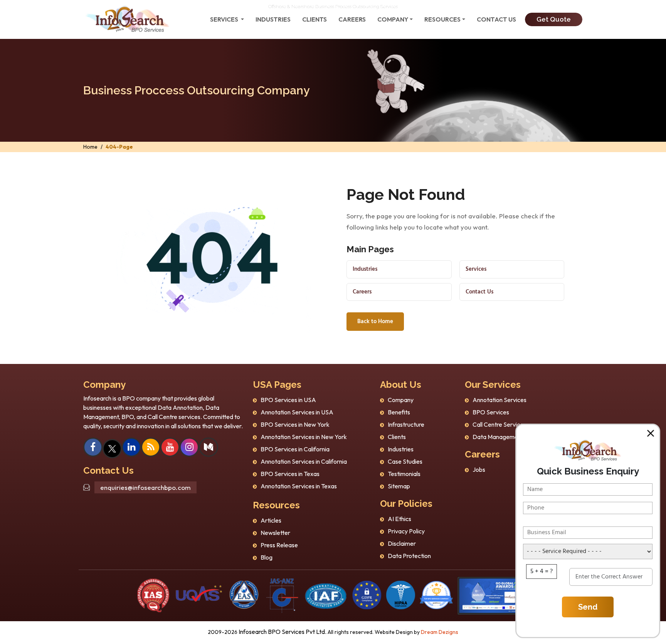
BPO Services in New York (295, 424)
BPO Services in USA (288, 400)
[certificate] (153, 594)
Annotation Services (499, 400)
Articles (271, 520)
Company (392, 19)
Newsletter (275, 532)
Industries (273, 19)
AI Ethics (399, 519)
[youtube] (170, 448)
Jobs (479, 469)
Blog (266, 557)
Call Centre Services (499, 424)
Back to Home (375, 321)
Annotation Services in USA (297, 412)
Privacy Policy (406, 531)
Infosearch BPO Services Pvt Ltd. (282, 631)
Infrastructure (406, 424)
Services (476, 269)
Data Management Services (510, 437)
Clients (314, 19)
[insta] (189, 448)
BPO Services (491, 412)
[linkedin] (132, 448)
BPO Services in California (295, 449)
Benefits (399, 412)
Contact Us (496, 19)
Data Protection (409, 556)
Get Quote (553, 19)
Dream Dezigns (439, 632)
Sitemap (399, 486)
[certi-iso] (244, 594)
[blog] (151, 448)
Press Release (279, 545)
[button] (650, 433)
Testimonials (404, 474)
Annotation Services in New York (304, 437)
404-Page (119, 146)
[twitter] (112, 448)
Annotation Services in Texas (299, 486)
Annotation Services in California (304, 461)
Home (90, 146)
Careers (352, 19)
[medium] (208, 448)
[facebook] (93, 448)
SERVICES (224, 19)
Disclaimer (402, 543)
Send (587, 607)
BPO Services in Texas (290, 474)
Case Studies (405, 461)
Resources (442, 19)
